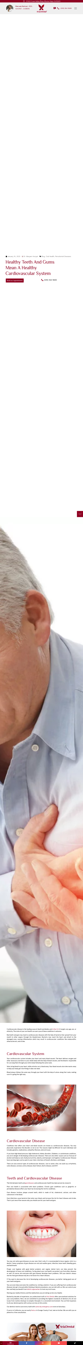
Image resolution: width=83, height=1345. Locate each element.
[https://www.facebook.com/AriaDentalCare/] (27, 1343)
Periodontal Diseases (63, 256)
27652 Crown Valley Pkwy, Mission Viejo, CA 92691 (43, 1)
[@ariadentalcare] (75, 1343)
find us (33, 1310)
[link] (9, 8)
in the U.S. (55, 1029)
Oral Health (50, 256)
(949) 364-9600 (66, 8)
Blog (43, 256)
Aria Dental (50, 1296)
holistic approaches (33, 1289)
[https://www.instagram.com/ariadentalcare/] (43, 1343)
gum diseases (29, 1183)
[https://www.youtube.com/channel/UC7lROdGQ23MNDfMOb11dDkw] (59, 1343)
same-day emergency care (44, 1306)
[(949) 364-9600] (42, 280)
